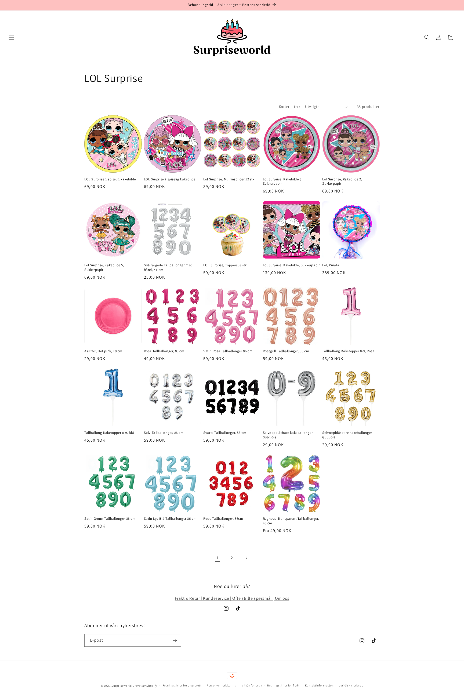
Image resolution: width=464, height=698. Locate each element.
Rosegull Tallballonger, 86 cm (286, 351)
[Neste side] (246, 558)
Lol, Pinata (330, 265)
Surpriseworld (121, 686)
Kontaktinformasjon (319, 685)
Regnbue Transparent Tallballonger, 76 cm (291, 521)
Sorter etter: (289, 106)
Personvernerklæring (221, 685)
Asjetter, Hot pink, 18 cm (103, 351)
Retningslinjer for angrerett (182, 685)
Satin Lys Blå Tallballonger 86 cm (170, 519)
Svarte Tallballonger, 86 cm (224, 433)
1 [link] (217, 558)
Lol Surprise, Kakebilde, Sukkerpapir (291, 265)
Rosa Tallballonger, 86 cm (164, 351)
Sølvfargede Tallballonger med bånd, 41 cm (168, 267)
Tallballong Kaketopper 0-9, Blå (109, 433)
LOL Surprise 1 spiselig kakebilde (110, 179)
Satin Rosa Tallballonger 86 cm (227, 351)
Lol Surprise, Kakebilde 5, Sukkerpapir (104, 267)
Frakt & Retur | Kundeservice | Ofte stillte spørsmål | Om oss (232, 598)
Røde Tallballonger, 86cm (223, 519)
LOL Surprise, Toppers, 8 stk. (225, 265)
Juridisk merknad (351, 685)
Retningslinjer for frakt (283, 685)
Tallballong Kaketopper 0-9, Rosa (348, 351)
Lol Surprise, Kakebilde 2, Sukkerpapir (342, 181)
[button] (11, 37)
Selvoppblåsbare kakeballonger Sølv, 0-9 (288, 435)
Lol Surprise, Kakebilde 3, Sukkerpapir (283, 181)
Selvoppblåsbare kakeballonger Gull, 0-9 (347, 435)
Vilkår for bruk (252, 685)
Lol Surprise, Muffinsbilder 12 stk (228, 179)
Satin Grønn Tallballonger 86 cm (110, 519)
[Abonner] (175, 640)
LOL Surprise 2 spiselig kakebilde (169, 179)
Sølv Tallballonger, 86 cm (164, 433)
